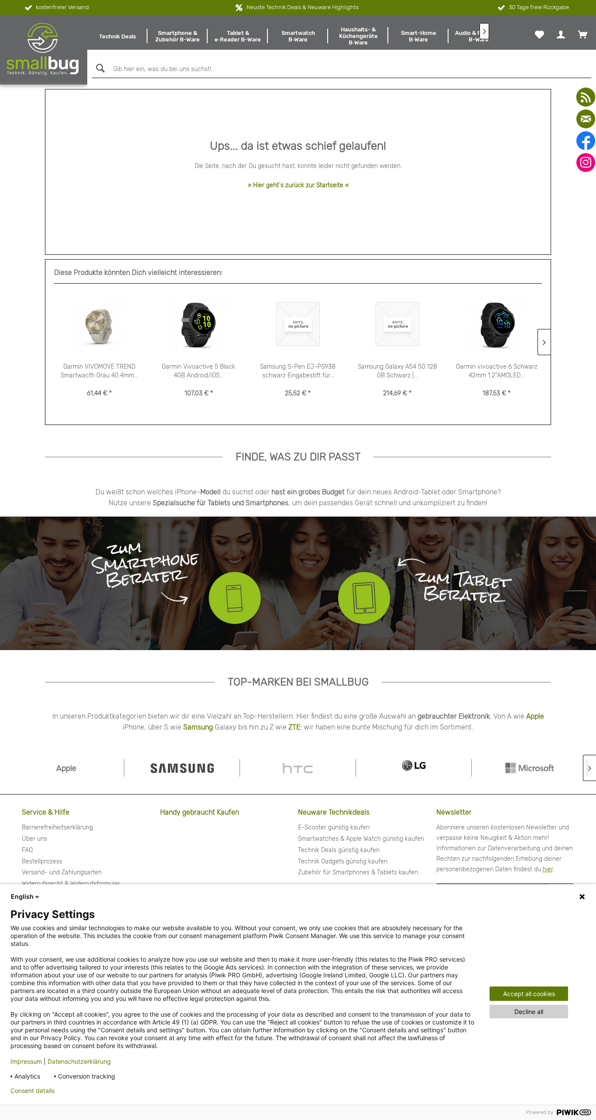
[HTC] (298, 768)
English (22, 896)
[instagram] (585, 162)
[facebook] (585, 140)
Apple (535, 716)
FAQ (27, 850)
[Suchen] (99, 68)
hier (548, 869)
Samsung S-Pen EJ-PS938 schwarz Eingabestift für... (298, 371)
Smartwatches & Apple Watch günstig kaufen (361, 839)
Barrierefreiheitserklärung (57, 827)
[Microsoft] (529, 768)
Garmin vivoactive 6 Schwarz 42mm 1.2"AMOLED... (497, 371)
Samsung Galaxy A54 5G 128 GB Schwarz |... (397, 371)
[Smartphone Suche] (143, 583)
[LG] (414, 768)
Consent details (32, 1090)
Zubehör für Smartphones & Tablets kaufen (358, 872)
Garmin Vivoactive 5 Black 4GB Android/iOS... (198, 371)
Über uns (34, 839)
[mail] (585, 119)
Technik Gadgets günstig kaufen (342, 861)
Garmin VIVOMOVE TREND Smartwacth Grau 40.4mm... (99, 371)
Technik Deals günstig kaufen (339, 850)
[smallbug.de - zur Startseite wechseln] (43, 49)
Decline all (528, 1011)
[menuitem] (117, 36)
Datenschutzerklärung (79, 1061)
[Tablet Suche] (418, 583)
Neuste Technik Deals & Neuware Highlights (303, 7)
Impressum (26, 1061)
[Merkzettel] (539, 34)
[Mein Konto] (560, 34)
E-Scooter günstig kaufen (334, 827)
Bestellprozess (42, 861)
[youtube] (585, 97)
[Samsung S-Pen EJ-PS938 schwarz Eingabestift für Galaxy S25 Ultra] (298, 324)
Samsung (198, 727)
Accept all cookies (529, 993)
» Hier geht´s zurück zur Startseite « (298, 185)
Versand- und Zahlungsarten (62, 872)
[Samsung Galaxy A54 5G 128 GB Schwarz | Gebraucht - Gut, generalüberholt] (397, 324)
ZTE (294, 727)
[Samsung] (182, 768)
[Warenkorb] (582, 34)
